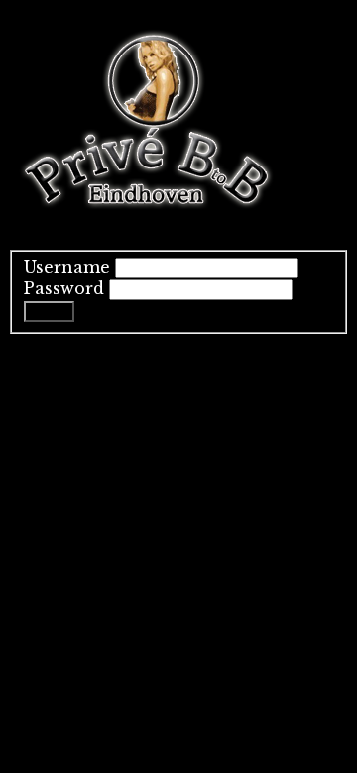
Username (67, 266)
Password (64, 288)
